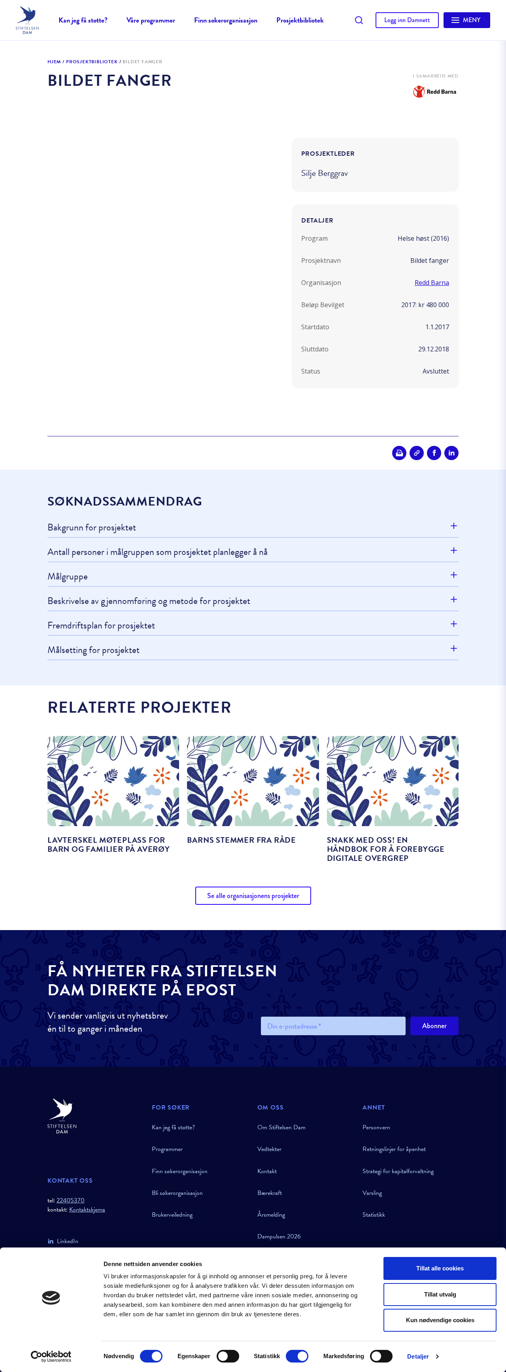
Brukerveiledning (172, 1214)
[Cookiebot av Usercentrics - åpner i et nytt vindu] (51, 1357)
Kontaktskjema (87, 1209)
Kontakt (267, 1171)
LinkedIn (67, 1241)
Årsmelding (271, 1214)
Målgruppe (67, 576)
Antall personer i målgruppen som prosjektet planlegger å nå (157, 552)
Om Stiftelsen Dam (281, 1127)
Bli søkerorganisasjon (177, 1193)
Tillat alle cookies (440, 1268)
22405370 (71, 1200)
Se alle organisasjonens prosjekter (253, 896)
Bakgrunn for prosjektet (91, 527)
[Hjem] (94, 1116)
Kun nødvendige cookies (440, 1320)
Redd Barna (432, 282)
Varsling (372, 1193)
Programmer (167, 1149)
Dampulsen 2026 (279, 1236)
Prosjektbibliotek (300, 20)
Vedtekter (269, 1149)
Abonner (434, 1026)
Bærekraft (269, 1193)
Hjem (54, 62)
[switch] (228, 1356)
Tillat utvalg (440, 1294)
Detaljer (418, 1356)
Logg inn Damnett (407, 20)
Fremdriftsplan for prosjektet (101, 625)
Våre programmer (150, 20)
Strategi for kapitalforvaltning (398, 1171)
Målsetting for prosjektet (93, 650)
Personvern (376, 1127)
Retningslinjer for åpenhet (394, 1149)
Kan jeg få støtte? (83, 20)
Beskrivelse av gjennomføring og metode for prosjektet (148, 601)
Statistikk (374, 1214)
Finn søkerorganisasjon (225, 20)
